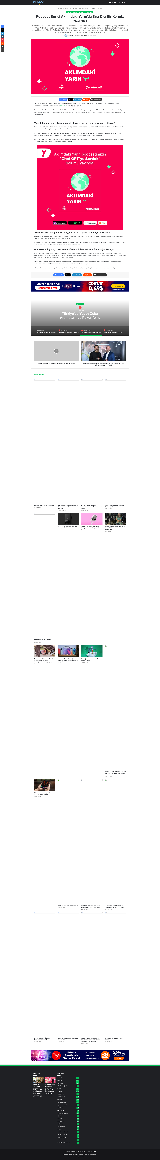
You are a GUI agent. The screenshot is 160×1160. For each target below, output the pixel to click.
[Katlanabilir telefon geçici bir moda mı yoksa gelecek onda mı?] (44, 785)
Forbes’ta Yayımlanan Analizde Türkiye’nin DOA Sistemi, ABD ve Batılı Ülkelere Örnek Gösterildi (38, 1090)
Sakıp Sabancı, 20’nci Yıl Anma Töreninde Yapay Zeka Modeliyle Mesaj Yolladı (80, 315)
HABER (60, 1078)
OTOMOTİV (61, 1121)
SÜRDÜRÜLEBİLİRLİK (78, 12)
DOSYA (60, 1118)
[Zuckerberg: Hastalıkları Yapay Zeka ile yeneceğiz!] (68, 974)
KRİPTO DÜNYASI (63, 1132)
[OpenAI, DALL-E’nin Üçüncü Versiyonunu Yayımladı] (44, 974)
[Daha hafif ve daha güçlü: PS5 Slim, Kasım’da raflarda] (68, 519)
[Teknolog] (37, 3)
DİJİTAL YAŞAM (62, 1086)
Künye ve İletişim (73, 1154)
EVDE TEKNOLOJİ (63, 1113)
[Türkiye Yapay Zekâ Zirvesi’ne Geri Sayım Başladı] (115, 441)
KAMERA (60, 1107)
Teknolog (70, 35)
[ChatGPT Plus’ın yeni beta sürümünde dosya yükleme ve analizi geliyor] (91, 441)
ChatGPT (63, 106)
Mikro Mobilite (62, 1140)
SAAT (59, 1116)
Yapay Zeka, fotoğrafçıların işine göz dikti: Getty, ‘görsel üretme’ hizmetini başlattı (115, 773)
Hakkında (65, 1154)
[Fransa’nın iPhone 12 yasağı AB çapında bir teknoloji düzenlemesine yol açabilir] (68, 651)
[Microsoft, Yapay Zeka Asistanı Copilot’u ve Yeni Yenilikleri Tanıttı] (115, 841)
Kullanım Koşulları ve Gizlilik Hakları (88, 1154)
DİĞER (60, 1091)
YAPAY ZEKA (89, 12)
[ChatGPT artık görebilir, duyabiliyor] (68, 841)
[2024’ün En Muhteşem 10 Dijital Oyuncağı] (115, 974)
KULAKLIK (61, 1110)
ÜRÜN (59, 1088)
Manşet (67, 8)
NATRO (94, 1151)
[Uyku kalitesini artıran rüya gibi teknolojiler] (44, 575)
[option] (80, 315)
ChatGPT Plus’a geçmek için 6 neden (44, 505)
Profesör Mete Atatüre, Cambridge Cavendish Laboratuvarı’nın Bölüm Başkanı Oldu (115, 528)
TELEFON (61, 1094)
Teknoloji (60, 1083)
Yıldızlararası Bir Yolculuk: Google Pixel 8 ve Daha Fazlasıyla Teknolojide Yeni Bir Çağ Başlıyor (43, 660)
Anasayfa (61, 8)
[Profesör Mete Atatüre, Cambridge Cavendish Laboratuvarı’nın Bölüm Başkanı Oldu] (115, 519)
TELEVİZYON (62, 1102)
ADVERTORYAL (62, 1137)
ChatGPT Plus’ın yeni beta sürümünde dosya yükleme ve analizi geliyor (91, 506)
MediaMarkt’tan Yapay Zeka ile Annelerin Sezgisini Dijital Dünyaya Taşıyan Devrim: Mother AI (91, 1039)
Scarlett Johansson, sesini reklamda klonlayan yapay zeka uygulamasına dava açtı (68, 506)
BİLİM (59, 1129)
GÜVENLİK (61, 1124)
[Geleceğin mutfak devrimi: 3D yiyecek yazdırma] (91, 651)
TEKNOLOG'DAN (62, 1134)
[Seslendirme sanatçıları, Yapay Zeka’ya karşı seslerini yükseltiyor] (91, 519)
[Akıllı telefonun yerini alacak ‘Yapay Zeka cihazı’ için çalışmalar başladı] (91, 841)
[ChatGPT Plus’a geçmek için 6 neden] (44, 441)
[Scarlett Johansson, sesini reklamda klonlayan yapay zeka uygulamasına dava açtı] (68, 441)
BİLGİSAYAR (61, 1096)
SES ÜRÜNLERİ (62, 1105)
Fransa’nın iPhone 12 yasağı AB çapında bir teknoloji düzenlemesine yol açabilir (68, 660)
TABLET (60, 1099)
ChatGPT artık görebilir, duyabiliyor (68, 905)
